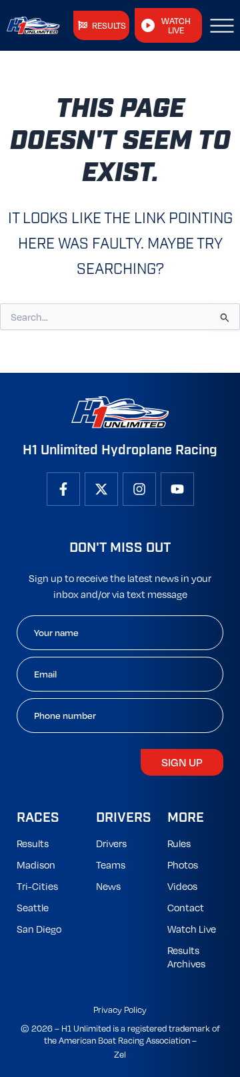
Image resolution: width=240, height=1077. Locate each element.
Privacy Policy (120, 1009)
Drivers (111, 843)
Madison (36, 865)
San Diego (39, 929)
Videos (182, 886)
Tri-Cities (37, 886)
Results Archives (186, 956)
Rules (179, 843)
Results (33, 843)
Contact (185, 907)
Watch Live (191, 929)
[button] (222, 25)
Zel (120, 1054)
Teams (110, 865)
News (108, 886)
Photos (182, 865)
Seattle (33, 907)
